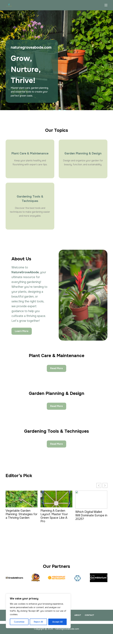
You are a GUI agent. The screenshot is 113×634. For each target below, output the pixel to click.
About (77, 615)
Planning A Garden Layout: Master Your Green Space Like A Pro (54, 516)
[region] (38, 611)
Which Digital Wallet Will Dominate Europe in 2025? (91, 515)
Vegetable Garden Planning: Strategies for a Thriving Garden (21, 514)
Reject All (38, 621)
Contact (89, 615)
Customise (19, 621)
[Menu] (105, 5)
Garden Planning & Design (83, 153)
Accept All (57, 621)
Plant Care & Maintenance (29, 153)
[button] (105, 485)
